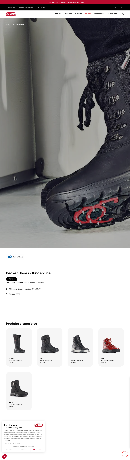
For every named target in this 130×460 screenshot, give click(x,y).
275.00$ (104, 363)
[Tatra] (19, 387)
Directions (11, 279)
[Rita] (80, 343)
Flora (15, 359)
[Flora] (19, 343)
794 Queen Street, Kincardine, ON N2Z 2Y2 (25, 289)
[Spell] (111, 343)
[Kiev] (50, 343)
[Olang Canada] (11, 14)
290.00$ (11, 406)
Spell (107, 359)
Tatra (15, 403)
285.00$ (42, 363)
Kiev (46, 359)
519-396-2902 (14, 294)
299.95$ (73, 363)
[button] (121, 7)
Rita (77, 359)
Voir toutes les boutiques (15, 24)
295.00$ (11, 363)
